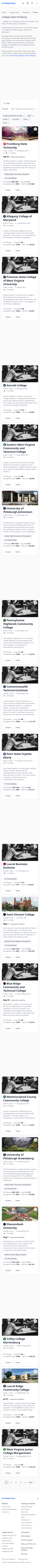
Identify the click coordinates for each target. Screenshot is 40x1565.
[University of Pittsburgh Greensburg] (20, 1144)
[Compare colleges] (28, 3)
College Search (6, 1541)
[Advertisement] (20, 78)
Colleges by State (7, 1551)
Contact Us (5, 1512)
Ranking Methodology (9, 1509)
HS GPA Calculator (27, 1540)
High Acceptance (26, 1523)
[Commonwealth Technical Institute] (20, 674)
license (35, 139)
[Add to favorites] (35, 129)
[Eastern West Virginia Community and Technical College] (20, 432)
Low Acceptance (26, 1528)
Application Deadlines (28, 1515)
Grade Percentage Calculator (27, 1549)
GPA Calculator (26, 1536)
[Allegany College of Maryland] (20, 204)
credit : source (30, 139)
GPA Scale (24, 1554)
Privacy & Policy (23, 1559)
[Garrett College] (20, 373)
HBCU (23, 1517)
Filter (8, 103)
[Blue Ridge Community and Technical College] (20, 971)
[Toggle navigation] (36, 3)
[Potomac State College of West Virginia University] (20, 265)
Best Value (24, 1512)
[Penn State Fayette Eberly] (20, 742)
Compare (8, 190)
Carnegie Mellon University (12, 36)
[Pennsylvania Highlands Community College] (20, 608)
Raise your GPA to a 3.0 (28, 1544)
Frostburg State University (11, 28)
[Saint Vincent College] (20, 904)
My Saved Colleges (8, 1543)
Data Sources (6, 1507)
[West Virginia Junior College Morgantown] (20, 1437)
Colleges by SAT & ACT (9, 1535)
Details (18, 190)
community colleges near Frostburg (22, 55)
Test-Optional (25, 1520)
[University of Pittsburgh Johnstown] (20, 498)
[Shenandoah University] (20, 1214)
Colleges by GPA (7, 1538)
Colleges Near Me (7, 1549)
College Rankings (26, 1507)
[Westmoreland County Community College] (20, 1085)
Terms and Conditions (8, 1559)
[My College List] (32, 3)
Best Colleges (25, 1509)
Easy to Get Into (26, 1525)
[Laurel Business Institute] (20, 852)
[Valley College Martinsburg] (20, 1327)
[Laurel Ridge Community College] (20, 1376)
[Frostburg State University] (20, 133)
